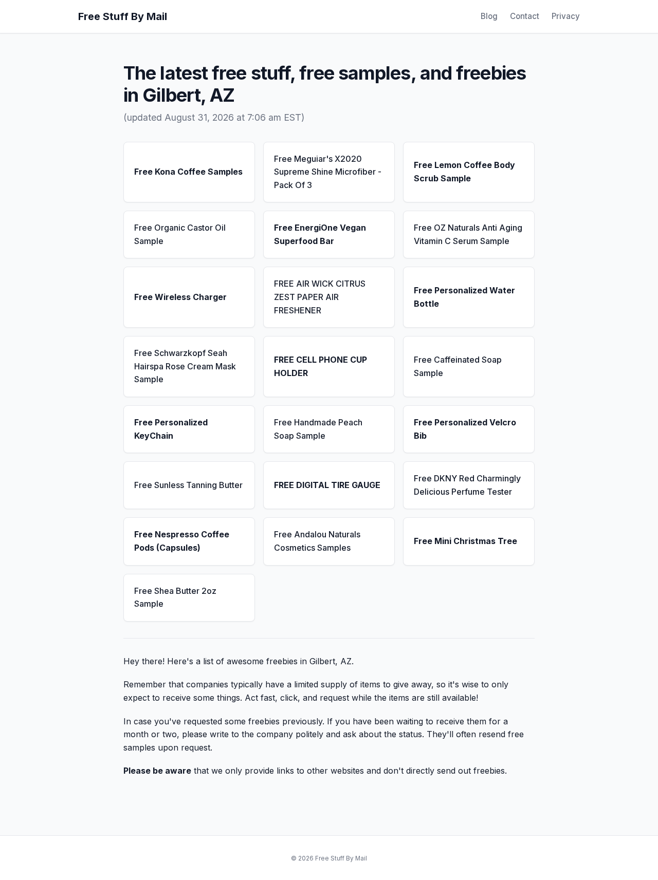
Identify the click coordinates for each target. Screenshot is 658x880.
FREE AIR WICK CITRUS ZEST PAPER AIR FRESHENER (319, 296)
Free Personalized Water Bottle (464, 297)
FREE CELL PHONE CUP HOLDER (320, 366)
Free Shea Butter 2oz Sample (175, 597)
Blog (489, 16)
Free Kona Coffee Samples (188, 171)
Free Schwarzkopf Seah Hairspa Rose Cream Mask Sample (185, 366)
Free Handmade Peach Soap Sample (318, 429)
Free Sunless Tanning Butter (188, 485)
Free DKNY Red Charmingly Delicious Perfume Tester (467, 485)
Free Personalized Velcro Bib (465, 429)
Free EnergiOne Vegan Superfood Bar (320, 234)
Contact (524, 16)
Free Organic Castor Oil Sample (180, 234)
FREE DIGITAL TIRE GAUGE (327, 485)
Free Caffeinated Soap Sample (458, 366)
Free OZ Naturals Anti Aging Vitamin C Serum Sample (468, 234)
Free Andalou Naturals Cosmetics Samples (317, 541)
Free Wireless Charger (180, 297)
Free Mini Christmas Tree (465, 541)
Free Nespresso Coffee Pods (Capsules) (181, 541)
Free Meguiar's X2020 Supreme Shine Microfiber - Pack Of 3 (327, 172)
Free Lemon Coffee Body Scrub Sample (464, 171)
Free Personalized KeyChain (171, 429)
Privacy (566, 16)
